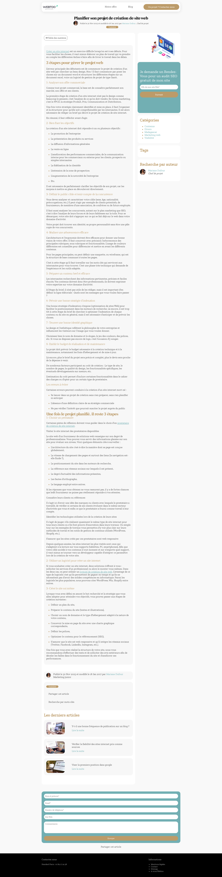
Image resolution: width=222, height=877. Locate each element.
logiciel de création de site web (96, 571)
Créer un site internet (57, 51)
